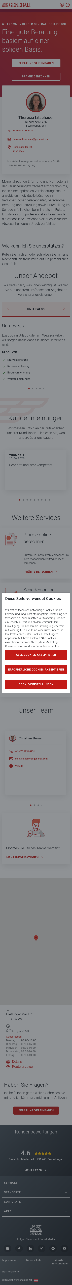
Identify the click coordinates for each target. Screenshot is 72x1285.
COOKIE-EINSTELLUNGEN (36, 684)
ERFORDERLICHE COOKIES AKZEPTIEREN (36, 669)
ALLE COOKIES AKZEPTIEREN (36, 654)
